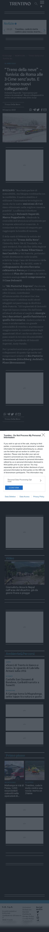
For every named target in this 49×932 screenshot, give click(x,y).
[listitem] (24, 480)
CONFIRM (14, 488)
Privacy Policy (38, 497)
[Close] (44, 435)
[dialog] (24, 466)
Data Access (24, 497)
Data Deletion (10, 497)
